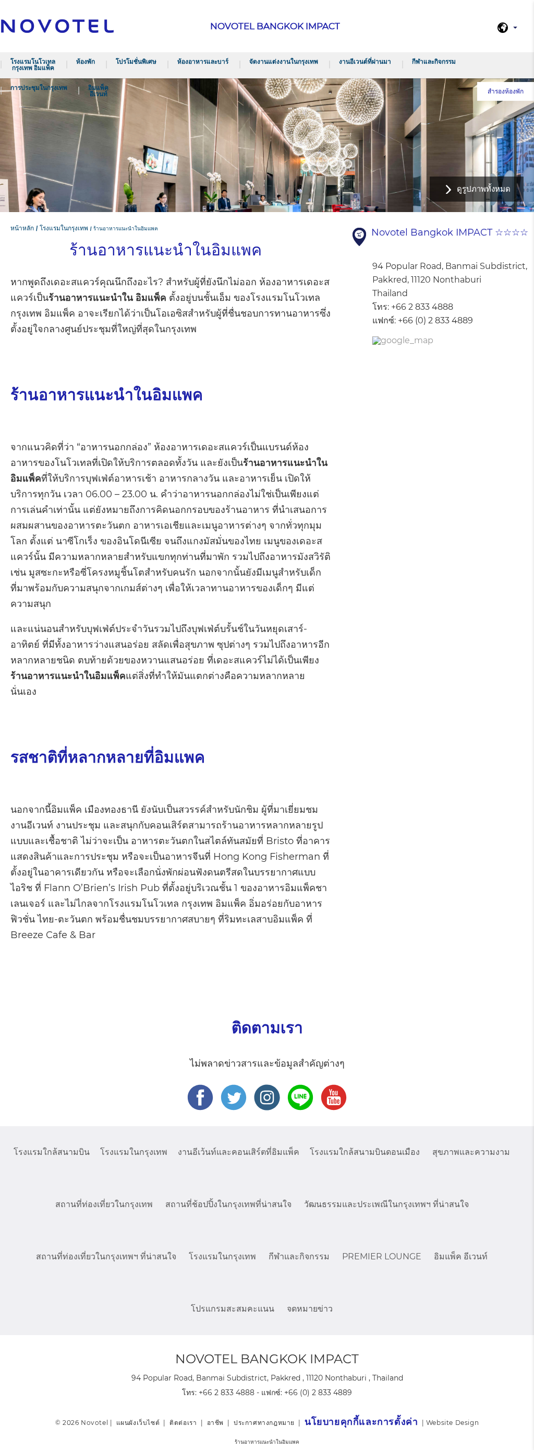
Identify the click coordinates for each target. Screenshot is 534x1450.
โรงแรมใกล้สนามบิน (52, 1152)
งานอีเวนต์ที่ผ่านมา (365, 61)
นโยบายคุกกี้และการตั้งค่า (361, 1422)
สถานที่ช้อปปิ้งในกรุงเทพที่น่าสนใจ (228, 1204)
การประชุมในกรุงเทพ (38, 87)
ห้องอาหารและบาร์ (202, 61)
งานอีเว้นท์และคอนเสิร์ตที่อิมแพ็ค (238, 1152)
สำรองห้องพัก (506, 91)
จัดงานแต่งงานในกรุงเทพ (283, 61)
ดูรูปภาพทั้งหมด (484, 189)
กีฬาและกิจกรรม (434, 61)
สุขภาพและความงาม (471, 1152)
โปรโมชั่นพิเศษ (136, 61)
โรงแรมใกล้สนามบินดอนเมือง (365, 1152)
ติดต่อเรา (183, 1422)
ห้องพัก (85, 61)
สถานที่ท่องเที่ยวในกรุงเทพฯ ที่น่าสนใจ (106, 1256)
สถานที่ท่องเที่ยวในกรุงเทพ (104, 1204)
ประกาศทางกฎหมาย (264, 1422)
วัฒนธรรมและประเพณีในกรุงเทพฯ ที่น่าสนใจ (386, 1204)
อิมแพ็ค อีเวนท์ (98, 91)
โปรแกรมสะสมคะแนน (232, 1309)
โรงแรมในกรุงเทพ (133, 1152)
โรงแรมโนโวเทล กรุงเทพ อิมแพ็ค (32, 64)
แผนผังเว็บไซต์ (138, 1422)
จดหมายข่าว (310, 1309)
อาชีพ (215, 1422)
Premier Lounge (381, 1256)
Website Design (452, 1422)
